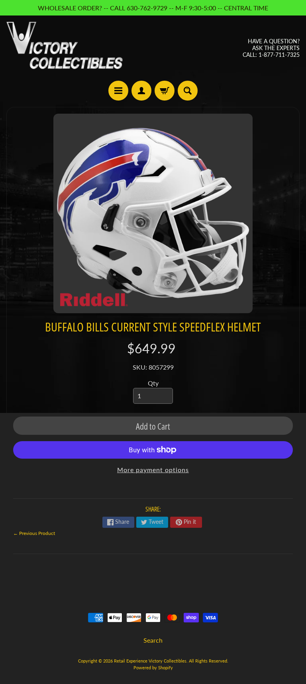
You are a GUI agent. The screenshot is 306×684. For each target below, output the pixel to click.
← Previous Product (34, 533)
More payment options (153, 469)
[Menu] (118, 91)
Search (153, 640)
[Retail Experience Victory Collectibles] (64, 48)
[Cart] (165, 91)
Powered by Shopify (153, 667)
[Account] (141, 91)
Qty (153, 383)
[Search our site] (188, 91)
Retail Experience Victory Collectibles (150, 660)
